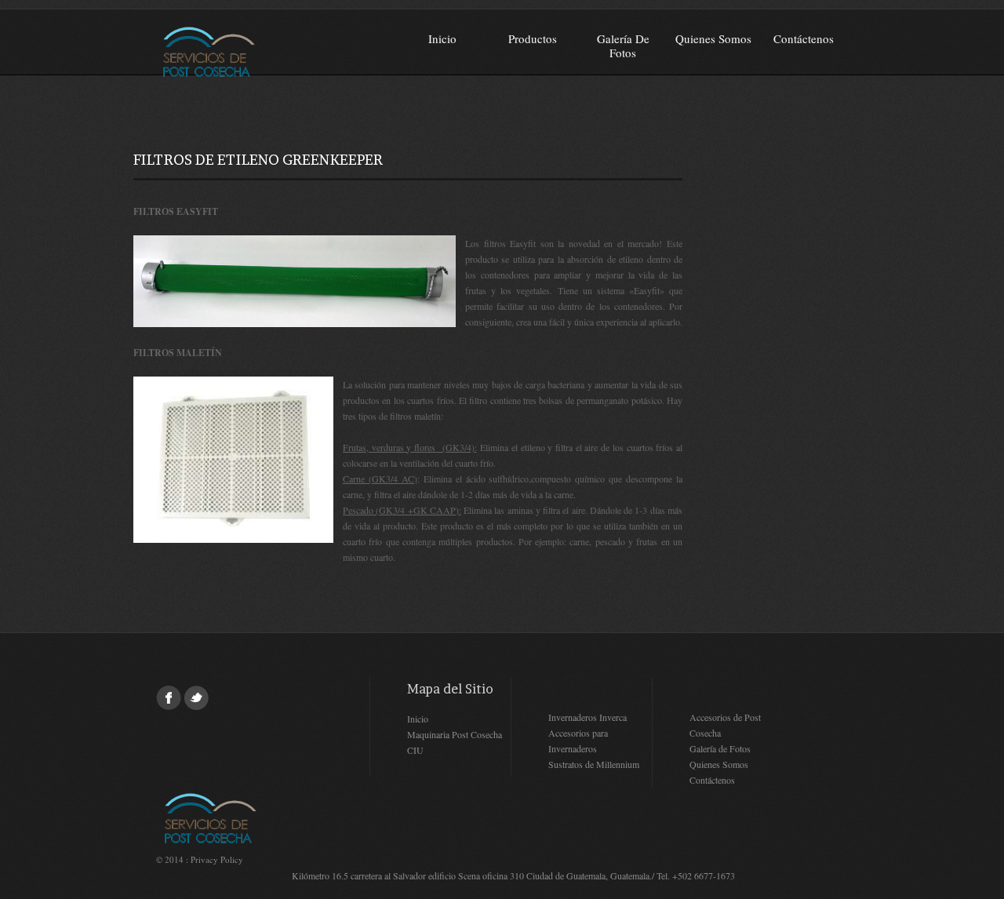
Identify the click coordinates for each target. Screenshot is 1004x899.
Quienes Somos (713, 38)
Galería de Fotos (623, 45)
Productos (532, 38)
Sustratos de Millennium (593, 764)
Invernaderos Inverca (587, 717)
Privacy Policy (217, 859)
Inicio (442, 38)
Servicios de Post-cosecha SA (256, 51)
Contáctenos (803, 38)
